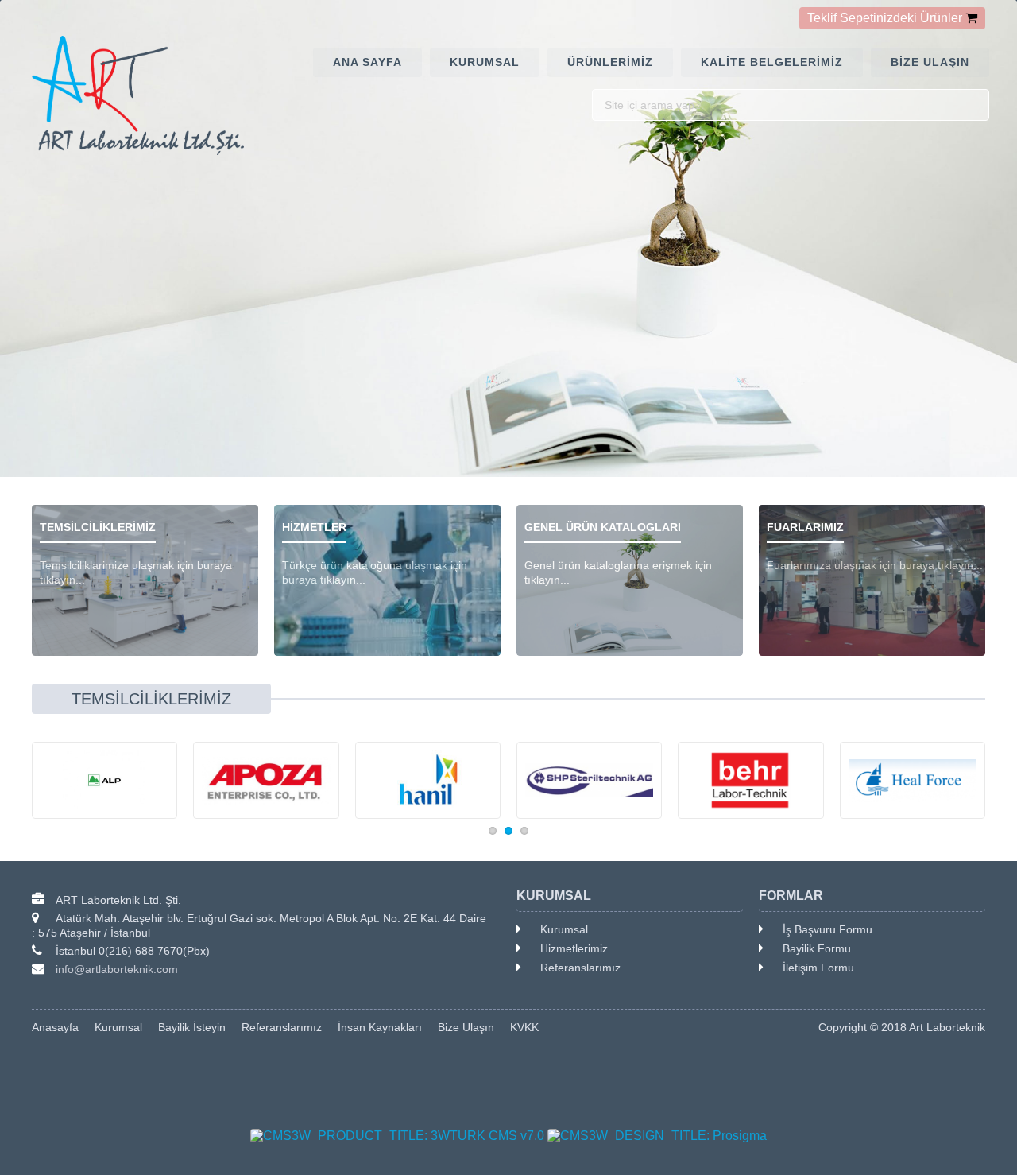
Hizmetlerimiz (574, 948)
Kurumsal (564, 929)
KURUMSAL (485, 62)
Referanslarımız (580, 967)
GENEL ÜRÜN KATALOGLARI (602, 527)
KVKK (524, 1027)
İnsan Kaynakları (380, 1027)
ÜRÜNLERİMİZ (610, 62)
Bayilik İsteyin (192, 1027)
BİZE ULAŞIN (930, 62)
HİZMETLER (314, 527)
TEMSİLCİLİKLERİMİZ (98, 527)
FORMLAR (791, 895)
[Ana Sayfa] (145, 95)
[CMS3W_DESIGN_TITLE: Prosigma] (657, 1136)
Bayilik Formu (817, 948)
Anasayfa (55, 1027)
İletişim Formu (818, 967)
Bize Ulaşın (466, 1027)
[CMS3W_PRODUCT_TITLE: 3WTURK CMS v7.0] (397, 1136)
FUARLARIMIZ (805, 527)
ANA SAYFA (367, 62)
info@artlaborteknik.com (117, 969)
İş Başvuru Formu (827, 929)
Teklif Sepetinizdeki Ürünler (884, 18)
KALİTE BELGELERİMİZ (772, 62)
